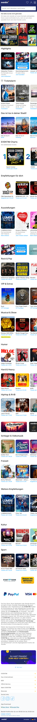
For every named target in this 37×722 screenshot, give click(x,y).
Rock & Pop (6, 258)
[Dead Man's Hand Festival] (32, 29)
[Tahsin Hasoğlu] (23, 29)
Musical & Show (9, 312)
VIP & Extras (7, 284)
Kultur (4, 524)
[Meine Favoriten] (27, 2)
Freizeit (4, 461)
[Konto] (31, 2)
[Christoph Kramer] (32, 40)
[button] (18, 667)
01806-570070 (6, 714)
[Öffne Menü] (34, 2)
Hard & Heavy (8, 369)
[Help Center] (18, 657)
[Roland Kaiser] (9, 29)
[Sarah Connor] (9, 40)
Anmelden (26, 719)
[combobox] (17, 8)
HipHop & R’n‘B (8, 394)
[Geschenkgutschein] (14, 250)
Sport (3, 550)
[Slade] (23, 40)
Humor (4, 344)
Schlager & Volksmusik (12, 436)
